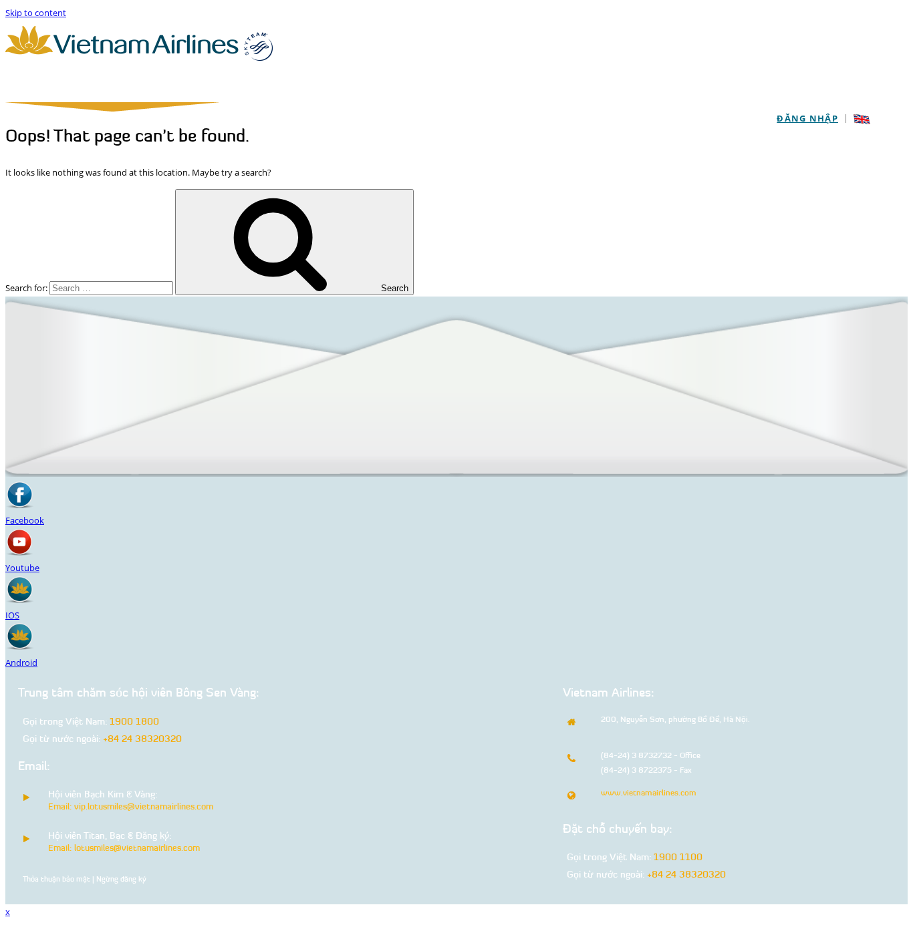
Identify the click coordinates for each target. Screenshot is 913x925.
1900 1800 (134, 722)
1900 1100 (678, 858)
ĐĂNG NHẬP (807, 118)
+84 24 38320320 (142, 740)
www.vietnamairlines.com (648, 793)
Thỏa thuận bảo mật (56, 880)
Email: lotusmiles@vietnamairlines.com (124, 848)
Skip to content (35, 13)
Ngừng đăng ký (121, 880)
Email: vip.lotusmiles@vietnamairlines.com (130, 807)
